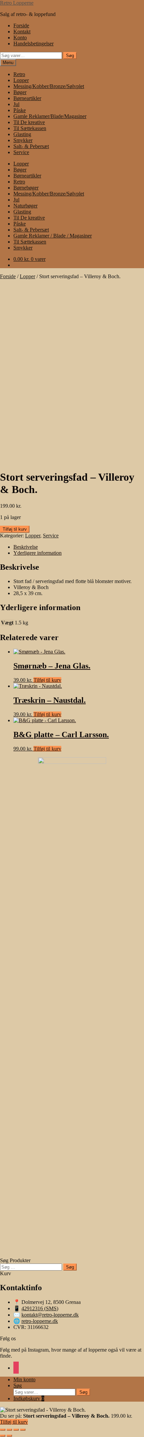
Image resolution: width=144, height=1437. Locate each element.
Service (21, 152)
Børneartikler (27, 98)
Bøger (19, 92)
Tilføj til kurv (15, 529)
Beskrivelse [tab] (25, 547)
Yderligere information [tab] (37, 553)
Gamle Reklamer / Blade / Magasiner (52, 235)
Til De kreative (29, 122)
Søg (70, 55)
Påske (19, 110)
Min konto (24, 1379)
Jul (16, 104)
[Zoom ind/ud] (2, 1430)
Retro (19, 74)
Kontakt (21, 31)
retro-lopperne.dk (39, 1321)
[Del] (16, 1430)
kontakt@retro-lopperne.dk (50, 1315)
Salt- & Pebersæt (31, 146)
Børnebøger (26, 187)
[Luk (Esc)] (22, 1430)
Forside (21, 25)
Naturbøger (25, 205)
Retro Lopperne (16, 3)
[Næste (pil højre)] (9, 1436)
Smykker (22, 140)
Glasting (22, 134)
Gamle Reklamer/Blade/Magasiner (49, 116)
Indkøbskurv (28, 1398)
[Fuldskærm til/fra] (9, 1430)
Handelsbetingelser (33, 43)
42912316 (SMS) (39, 1308)
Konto (20, 37)
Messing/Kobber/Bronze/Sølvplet (48, 86)
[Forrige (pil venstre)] (2, 1436)
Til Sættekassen (29, 128)
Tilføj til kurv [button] (47, 680)
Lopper (21, 80)
